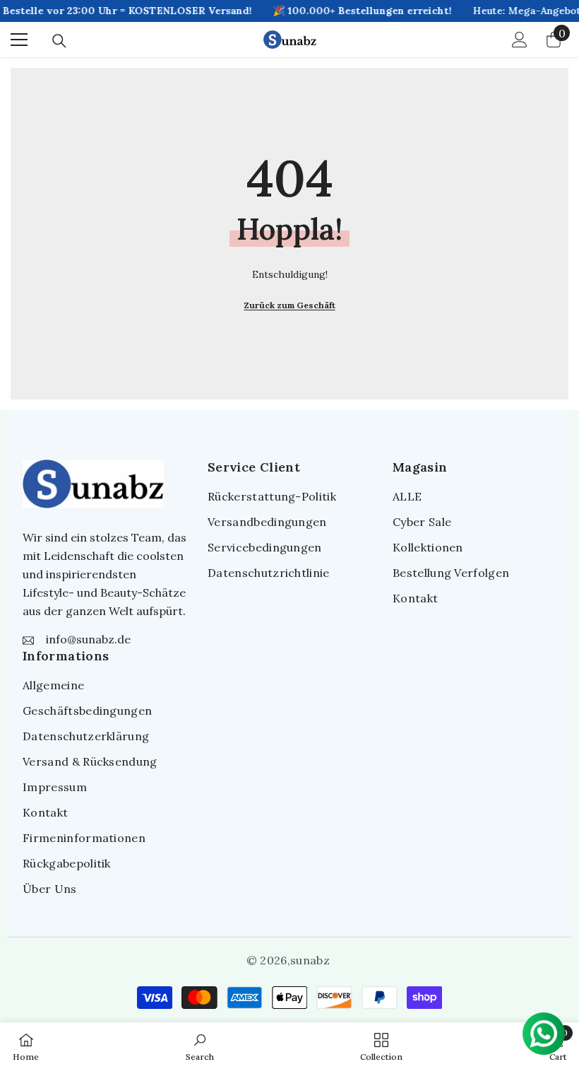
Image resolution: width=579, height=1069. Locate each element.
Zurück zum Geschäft (289, 305)
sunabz (310, 960)
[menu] (19, 39)
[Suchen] (59, 41)
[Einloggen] (519, 39)
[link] (199, 1045)
